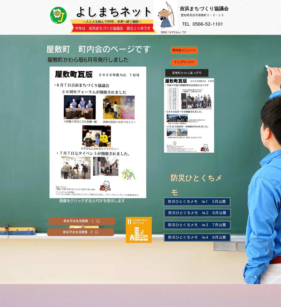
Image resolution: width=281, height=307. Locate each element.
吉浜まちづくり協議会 (204, 8)
